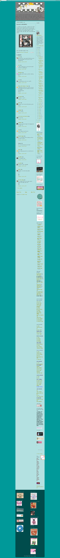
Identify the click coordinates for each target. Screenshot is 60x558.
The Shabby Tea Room (40, 321)
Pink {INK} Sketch (39, 381)
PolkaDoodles (38, 371)
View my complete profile (40, 45)
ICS (37, 328)
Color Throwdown (39, 341)
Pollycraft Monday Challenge (39, 313)
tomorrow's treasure (40, 263)
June (39, 110)
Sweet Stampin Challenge (39, 385)
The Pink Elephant (39, 319)
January (40, 118)
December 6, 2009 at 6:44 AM (22, 99)
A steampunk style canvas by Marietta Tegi (40, 139)
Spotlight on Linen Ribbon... (40, 72)
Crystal (19, 56)
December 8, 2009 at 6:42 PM (22, 185)
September (40, 106)
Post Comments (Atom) (24, 194)
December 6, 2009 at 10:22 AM (22, 106)
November (40, 103)
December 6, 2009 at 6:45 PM (22, 146)
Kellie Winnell (39, 241)
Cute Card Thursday (39, 354)
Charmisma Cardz (39, 353)
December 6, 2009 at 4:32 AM (22, 82)
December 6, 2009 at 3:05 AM (22, 76)
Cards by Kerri (39, 236)
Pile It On (38, 395)
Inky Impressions (39, 273)
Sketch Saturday (39, 383)
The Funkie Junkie (39, 259)
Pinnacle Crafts (39, 248)
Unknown (19, 149)
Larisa (19, 79)
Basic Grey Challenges (40, 364)
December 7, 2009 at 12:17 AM (22, 153)
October (40, 104)
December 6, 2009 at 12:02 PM (22, 112)
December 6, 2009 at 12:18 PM (22, 119)
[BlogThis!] (31, 52)
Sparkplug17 (19, 110)
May (39, 112)
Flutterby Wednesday (39, 344)
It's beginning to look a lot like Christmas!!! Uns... (40, 66)
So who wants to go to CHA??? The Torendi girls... (40, 78)
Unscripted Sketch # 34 (40, 93)
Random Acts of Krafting (39, 251)
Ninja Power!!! (40, 99)
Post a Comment (20, 188)
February (40, 116)
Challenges (38, 148)
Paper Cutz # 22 (40, 70)
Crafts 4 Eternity (39, 391)
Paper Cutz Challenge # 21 (40, 83)
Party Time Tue (39, 332)
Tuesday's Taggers (39, 333)
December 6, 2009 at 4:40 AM (22, 93)
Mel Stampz (39, 242)
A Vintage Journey (39, 142)
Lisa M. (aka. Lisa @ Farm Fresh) (23, 116)
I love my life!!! (40, 101)
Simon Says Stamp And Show (40, 316)
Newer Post (19, 192)
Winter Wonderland (39, 401)
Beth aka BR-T (39, 35)
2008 (38, 120)
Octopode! (38, 122)
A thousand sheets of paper (40, 227)
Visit (39, 453)
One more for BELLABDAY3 (40, 88)
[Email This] (30, 52)
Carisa (19, 65)
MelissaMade (39, 244)
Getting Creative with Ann (40, 394)
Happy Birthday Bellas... (40, 98)
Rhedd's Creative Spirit (39, 151)
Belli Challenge (38, 340)
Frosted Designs (39, 370)
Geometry (38, 135)
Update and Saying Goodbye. (39, 152)
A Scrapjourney (39, 224)
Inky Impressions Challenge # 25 (40, 86)
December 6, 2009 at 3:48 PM (22, 132)
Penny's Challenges (39, 346)
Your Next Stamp (39, 268)
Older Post (33, 192)
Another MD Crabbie (40, 229)
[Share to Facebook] (32, 52)
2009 (38, 55)
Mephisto (19, 169)
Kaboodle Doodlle (39, 304)
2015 (38, 49)
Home (26, 192)
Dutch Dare (38, 355)
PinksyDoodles (20, 72)
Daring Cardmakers (39, 367)
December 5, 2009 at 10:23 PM (22, 61)
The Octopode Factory (39, 261)
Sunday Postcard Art (39, 134)
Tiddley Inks (38, 293)
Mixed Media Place (39, 137)
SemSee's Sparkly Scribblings (39, 256)
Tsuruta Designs (39, 266)
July (39, 109)
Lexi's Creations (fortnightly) (39, 306)
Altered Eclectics (39, 147)
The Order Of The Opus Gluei (40, 400)
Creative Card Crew (39, 327)
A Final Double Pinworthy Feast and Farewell (40, 144)
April (39, 113)
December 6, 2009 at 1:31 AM (22, 69)
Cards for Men (39, 301)
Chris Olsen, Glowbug (21, 179)
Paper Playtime (39, 311)
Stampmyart (20, 122)
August (40, 107)
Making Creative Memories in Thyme (23, 86)
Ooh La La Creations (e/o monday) (39, 310)
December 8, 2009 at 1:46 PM (22, 166)
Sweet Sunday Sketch (40, 396)
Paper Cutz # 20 (40, 95)
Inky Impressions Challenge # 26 (40, 61)
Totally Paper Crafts (39, 373)
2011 (38, 52)
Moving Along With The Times (40, 357)
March (40, 115)
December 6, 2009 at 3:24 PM (22, 126)
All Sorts (38, 378)
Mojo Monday (38, 307)
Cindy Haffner (20, 156)
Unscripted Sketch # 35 (40, 81)
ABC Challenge (39, 338)
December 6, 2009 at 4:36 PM (22, 140)
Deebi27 (19, 102)
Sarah (19, 129)
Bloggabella (38, 234)
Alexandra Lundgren (21, 136)
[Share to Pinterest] (33, 52)
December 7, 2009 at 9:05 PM (22, 159)
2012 (38, 50)
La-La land (38, 345)
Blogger (35, 556)
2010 (38, 53)
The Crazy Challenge (39, 318)
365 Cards (38, 326)
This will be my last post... (40, 58)
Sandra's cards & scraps (39, 254)
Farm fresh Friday (39, 369)
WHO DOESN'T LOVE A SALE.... (40, 63)
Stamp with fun (39, 317)
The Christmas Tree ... (40, 75)
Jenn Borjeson (20, 96)
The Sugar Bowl (39, 359)
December (40, 56)
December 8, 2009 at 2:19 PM (22, 176)
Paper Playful (39, 246)
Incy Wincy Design (39, 303)
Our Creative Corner (39, 380)
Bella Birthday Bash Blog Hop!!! (40, 91)
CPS (37, 390)
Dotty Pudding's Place (39, 238)
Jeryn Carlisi (19, 163)
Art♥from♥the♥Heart (40, 231)
